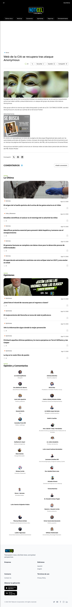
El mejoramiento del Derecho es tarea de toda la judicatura (27, 315)
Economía (29, 18)
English (39, 569)
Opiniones (40, 18)
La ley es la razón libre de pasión (16, 355)
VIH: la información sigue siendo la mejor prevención (25, 327)
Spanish (39, 566)
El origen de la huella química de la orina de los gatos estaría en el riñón (32, 205)
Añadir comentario (61, 165)
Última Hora (9, 18)
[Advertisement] (36, 34)
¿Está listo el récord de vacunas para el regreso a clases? (26, 302)
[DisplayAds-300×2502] (36, 126)
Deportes (50, 18)
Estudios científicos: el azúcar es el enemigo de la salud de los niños (31, 218)
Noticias (19, 18)
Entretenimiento (63, 18)
